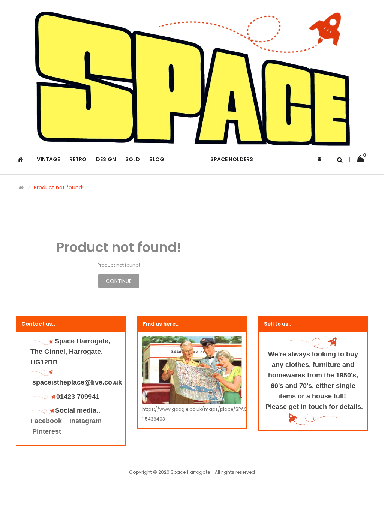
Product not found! (59, 187)
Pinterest (46, 431)
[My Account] (319, 159)
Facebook (47, 421)
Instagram (85, 421)
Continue (119, 281)
